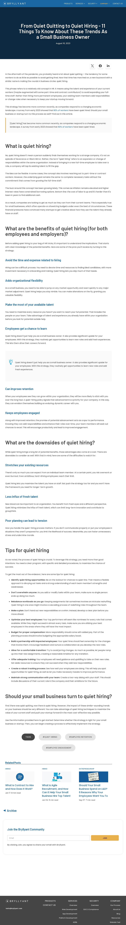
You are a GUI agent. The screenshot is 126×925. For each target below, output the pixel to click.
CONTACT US (118, 3)
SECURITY (94, 901)
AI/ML (75, 922)
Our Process (115, 905)
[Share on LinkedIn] (108, 66)
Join (105, 837)
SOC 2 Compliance (91, 909)
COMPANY (115, 901)
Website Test (115, 922)
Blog (118, 914)
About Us (116, 909)
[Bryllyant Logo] (14, 3)
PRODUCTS (68, 3)
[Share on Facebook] (100, 66)
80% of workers (61, 110)
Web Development (69, 909)
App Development (70, 914)
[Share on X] (92, 66)
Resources (116, 918)
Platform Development (68, 918)
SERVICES (72, 901)
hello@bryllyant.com (14, 908)
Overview (73, 905)
